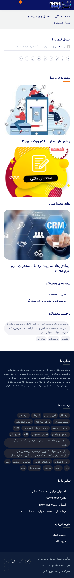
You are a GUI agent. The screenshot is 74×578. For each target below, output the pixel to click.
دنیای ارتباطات (61, 461)
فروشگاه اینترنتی (42, 461)
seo (67, 468)
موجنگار (48, 468)
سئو (8, 461)
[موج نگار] (60, 5)
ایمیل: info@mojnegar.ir (52, 504)
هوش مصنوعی (61, 421)
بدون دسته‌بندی (57, 294)
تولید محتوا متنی (59, 203)
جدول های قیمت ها (38, 16)
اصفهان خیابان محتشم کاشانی (48, 491)
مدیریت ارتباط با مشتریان (35, 428)
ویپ (23, 468)
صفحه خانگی (62, 16)
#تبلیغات (36, 415)
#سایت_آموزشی (60, 428)
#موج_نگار (15, 434)
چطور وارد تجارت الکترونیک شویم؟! (46, 141)
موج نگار (41, 338)
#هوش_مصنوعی (40, 434)
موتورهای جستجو (21, 461)
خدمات (65, 338)
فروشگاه (61, 541)
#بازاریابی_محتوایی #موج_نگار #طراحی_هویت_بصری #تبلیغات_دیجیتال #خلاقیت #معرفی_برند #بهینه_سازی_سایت (39, 453)
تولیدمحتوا (23, 415)
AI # (26, 434)
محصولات (53, 338)
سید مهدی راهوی (60, 434)
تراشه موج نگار (42, 421)
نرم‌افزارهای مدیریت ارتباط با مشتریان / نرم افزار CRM (40, 268)
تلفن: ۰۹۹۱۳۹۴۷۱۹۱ (54, 497)
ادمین (57, 46)
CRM (16, 428)
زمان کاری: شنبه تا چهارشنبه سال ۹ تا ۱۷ (42, 511)
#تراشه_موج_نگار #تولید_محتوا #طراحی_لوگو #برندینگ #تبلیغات (41, 442)
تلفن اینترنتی (50, 415)
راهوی (58, 468)
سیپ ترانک (34, 468)
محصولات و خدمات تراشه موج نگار (46, 300)
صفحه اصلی (59, 534)
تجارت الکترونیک (23, 421)
